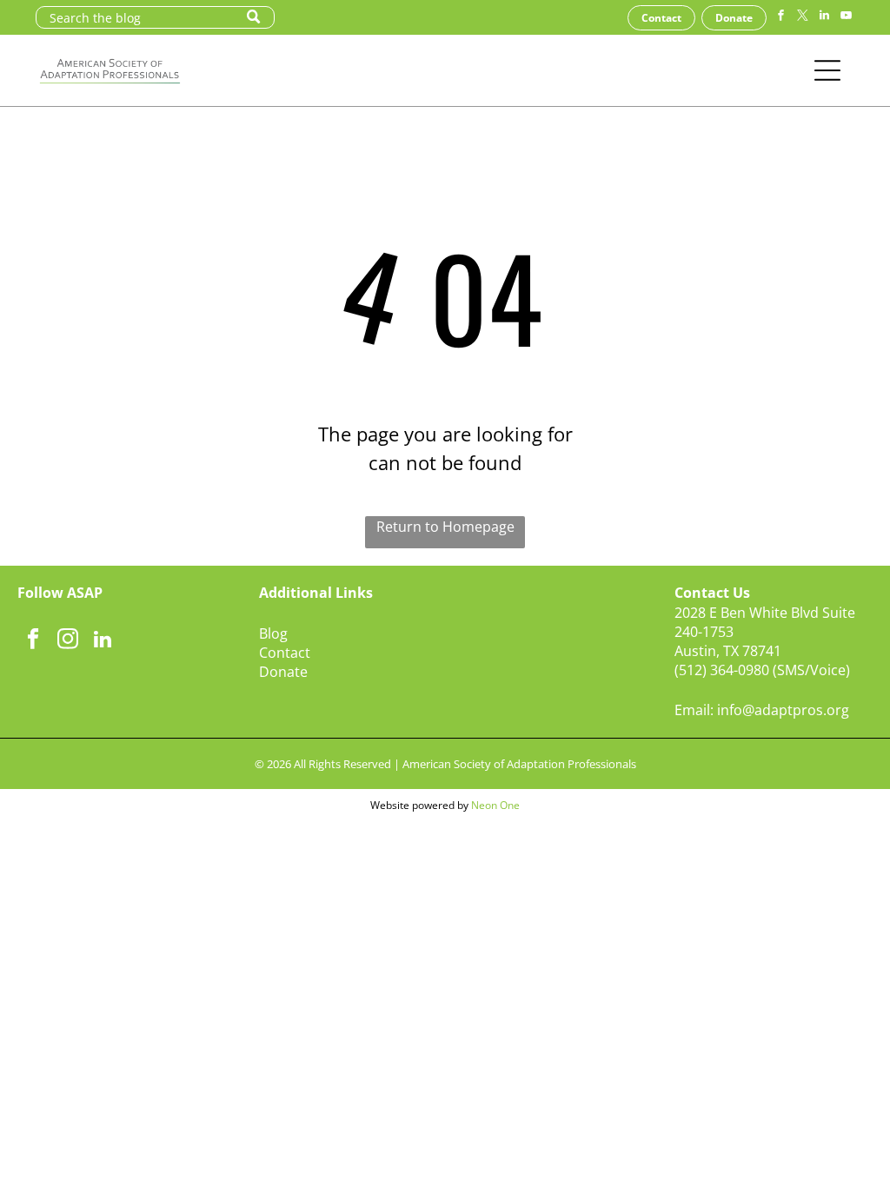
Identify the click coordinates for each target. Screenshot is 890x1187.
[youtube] (845, 18)
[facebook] (780, 18)
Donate (283, 671)
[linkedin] (824, 18)
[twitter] (802, 18)
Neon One (495, 805)
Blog (273, 633)
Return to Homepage (445, 526)
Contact (284, 652)
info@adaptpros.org (783, 709)
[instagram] (67, 641)
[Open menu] (827, 70)
